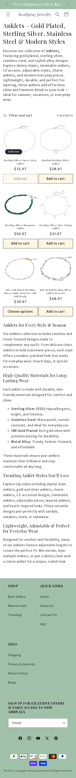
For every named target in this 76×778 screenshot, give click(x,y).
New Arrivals (17, 606)
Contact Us (48, 615)
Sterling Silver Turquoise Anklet (20, 227)
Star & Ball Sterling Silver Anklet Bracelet (55, 291)
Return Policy (18, 673)
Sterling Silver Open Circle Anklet (20, 162)
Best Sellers (17, 597)
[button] (8, 14)
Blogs (12, 682)
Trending (15, 615)
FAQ (43, 624)
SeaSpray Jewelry (37, 770)
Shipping (14, 655)
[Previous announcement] (7, 4)
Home (44, 597)
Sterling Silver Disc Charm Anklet (55, 227)
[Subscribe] (63, 723)
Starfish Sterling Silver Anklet (56, 162)
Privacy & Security (21, 664)
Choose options (20, 311)
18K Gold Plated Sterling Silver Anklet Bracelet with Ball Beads (20, 293)
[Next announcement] (68, 4)
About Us (47, 606)
